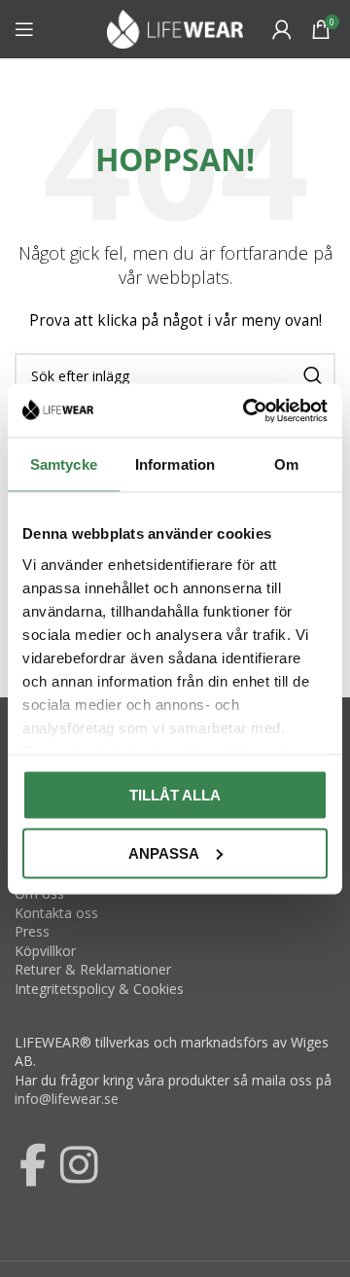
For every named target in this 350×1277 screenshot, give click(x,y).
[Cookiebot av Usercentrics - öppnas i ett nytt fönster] (247, 410)
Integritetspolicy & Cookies (99, 988)
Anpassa (163, 852)
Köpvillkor (45, 950)
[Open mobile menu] (24, 29)
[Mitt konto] (281, 29)
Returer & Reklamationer (93, 969)
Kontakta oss (56, 913)
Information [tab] (175, 464)
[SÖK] (313, 375)
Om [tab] (286, 464)
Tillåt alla (175, 795)
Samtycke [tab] (63, 464)
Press (32, 931)
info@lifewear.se (67, 1098)
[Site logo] (175, 27)
